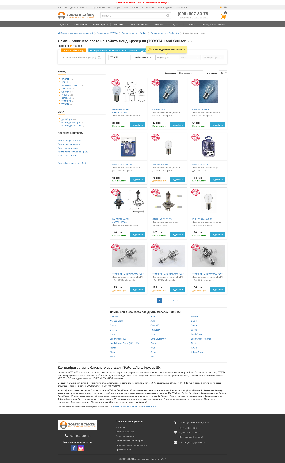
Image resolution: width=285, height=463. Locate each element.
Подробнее (137, 124)
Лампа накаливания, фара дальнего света (205, 167)
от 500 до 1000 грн (70, 122)
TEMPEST (66, 101)
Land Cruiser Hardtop (201, 338)
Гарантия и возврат (101, 7)
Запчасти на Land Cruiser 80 (165, 33)
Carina (113, 325)
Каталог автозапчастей (143, 7)
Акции (117, 7)
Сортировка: (170, 73)
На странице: (211, 73)
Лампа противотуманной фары (73, 151)
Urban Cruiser (197, 352)
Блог (126, 7)
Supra (153, 352)
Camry (194, 320)
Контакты (62, 7)
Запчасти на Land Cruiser (134, 33)
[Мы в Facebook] (74, 448)
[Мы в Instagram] (81, 448)
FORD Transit (119, 406)
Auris (153, 316)
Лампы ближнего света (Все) (72, 162)
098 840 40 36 (80, 436)
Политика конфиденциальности (131, 444)
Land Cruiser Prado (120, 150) (124, 343)
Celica (194, 325)
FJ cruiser (155, 329)
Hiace (112, 334)
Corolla (113, 329)
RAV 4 (194, 347)
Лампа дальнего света (69, 144)
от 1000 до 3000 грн (71, 125)
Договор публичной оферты (129, 440)
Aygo (153, 320)
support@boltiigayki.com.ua (192, 442)
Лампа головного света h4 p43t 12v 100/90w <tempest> (168, 276)
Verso (112, 356)
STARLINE (66, 97)
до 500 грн (66, 119)
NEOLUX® (66, 88)
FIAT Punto (132, 406)
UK (225, 7)
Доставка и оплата (79, 7)
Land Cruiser (197, 334)
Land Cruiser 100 (118, 338)
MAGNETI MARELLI (70, 85)
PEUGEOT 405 (149, 406)
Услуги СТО (181, 7)
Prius (153, 347)
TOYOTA (65, 104)
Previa (113, 347)
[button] (65, 24)
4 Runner (114, 316)
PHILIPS (65, 94)
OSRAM (65, 91)
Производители (123, 449)
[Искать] (168, 15)
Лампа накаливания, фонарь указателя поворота (126, 114)
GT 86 (194, 329)
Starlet (113, 352)
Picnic (194, 343)
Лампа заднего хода (68, 147)
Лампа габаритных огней (70, 140)
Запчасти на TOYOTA (107, 33)
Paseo (153, 343)
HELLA (64, 82)
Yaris (153, 356)
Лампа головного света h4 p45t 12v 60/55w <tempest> (207, 276)
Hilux (153, 334)
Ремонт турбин (164, 7)
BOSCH (65, 79)
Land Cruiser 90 (158, 338)
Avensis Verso (116, 320)
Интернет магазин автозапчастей (76, 33)
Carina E (155, 325)
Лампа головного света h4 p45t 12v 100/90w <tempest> (128, 276)
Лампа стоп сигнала (67, 155)
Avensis (194, 316)
